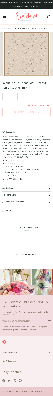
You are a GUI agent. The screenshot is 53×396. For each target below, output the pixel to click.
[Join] (48, 320)
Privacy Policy (8, 329)
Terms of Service (25, 329)
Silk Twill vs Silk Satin (15, 201)
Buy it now (27, 122)
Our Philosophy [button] (9, 361)
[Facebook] (3, 380)
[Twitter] (9, 380)
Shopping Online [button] (9, 352)
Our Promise (11, 188)
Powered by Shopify (33, 391)
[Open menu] (6, 16)
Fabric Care (11, 195)
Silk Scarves (7, 28)
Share (8, 210)
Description (11, 132)
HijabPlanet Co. (11, 391)
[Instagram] (20, 380)
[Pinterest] (15, 380)
